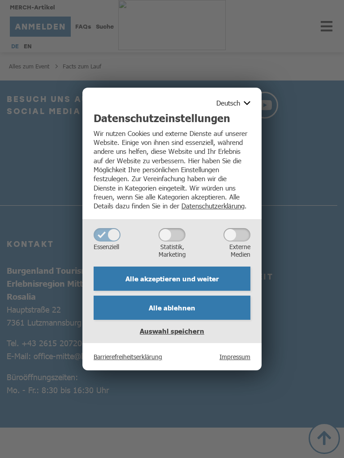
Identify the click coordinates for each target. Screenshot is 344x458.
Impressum (234, 356)
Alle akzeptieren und (172, 279)
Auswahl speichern (172, 331)
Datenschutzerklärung (213, 205)
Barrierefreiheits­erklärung (128, 356)
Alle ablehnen (172, 308)
